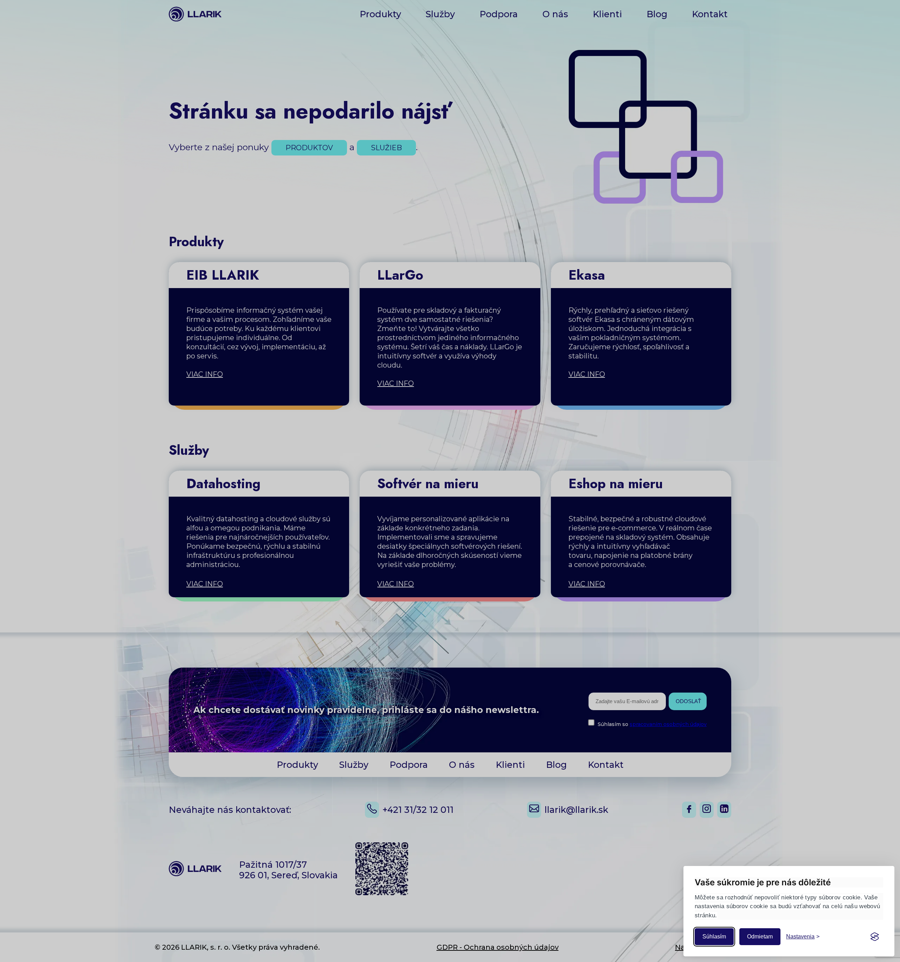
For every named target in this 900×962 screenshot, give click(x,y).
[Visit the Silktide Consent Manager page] (874, 936)
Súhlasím (714, 936)
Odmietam (760, 936)
